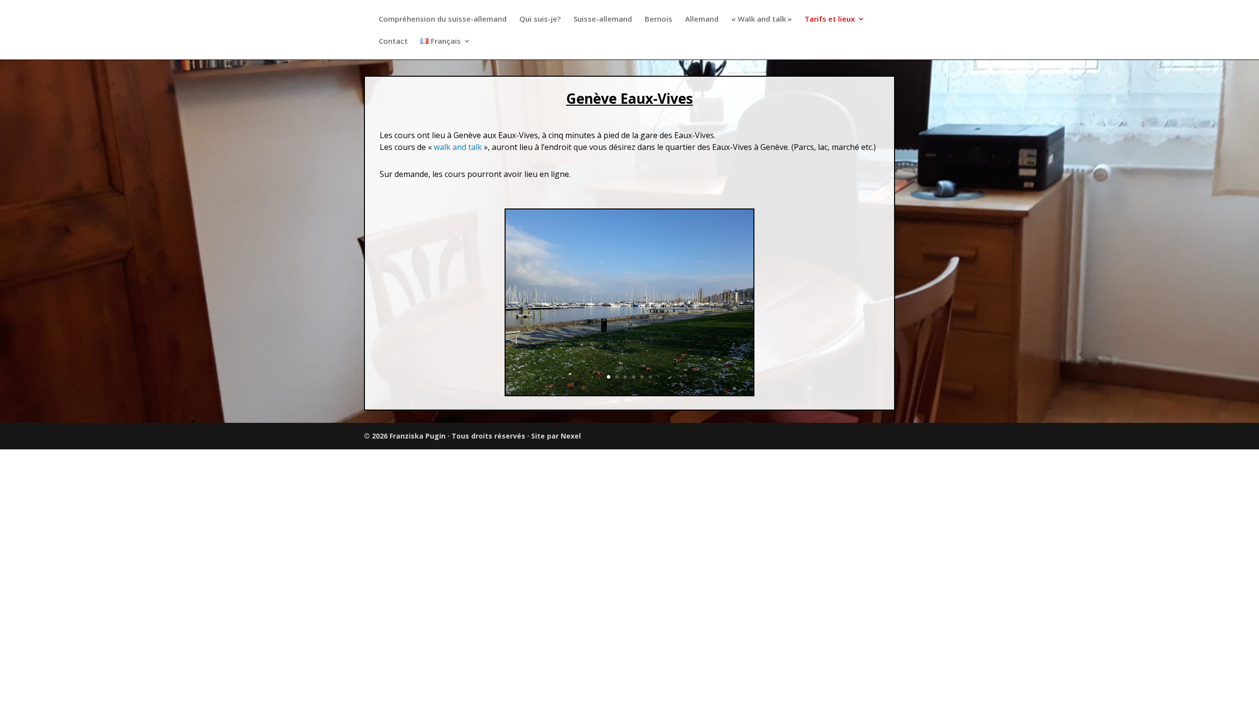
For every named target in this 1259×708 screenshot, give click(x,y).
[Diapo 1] (629, 392)
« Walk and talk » (761, 19)
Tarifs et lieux (830, 19)
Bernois (658, 19)
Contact (393, 41)
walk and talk (457, 147)
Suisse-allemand (602, 19)
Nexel (571, 436)
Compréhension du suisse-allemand (443, 19)
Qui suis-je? (540, 19)
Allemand (702, 19)
